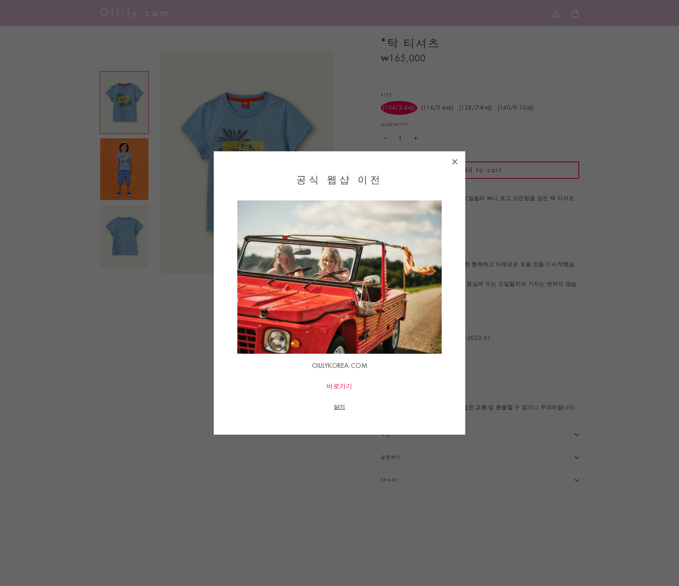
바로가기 (339, 386)
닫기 (339, 407)
